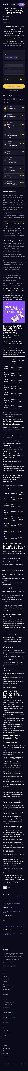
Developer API (6, 1050)
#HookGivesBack (8, 986)
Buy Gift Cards (7, 1004)
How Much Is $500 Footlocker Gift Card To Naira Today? (14, 919)
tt (14, 966)
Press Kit (6, 979)
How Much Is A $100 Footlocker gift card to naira (12, 896)
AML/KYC (5, 994)
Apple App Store (17, 561)
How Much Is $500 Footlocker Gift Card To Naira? (12, 912)
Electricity (5, 1030)
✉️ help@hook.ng (7, 962)
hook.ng (17, 558)
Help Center (6, 1053)
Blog (4, 1043)
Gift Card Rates (6, 1048)
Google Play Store (7, 561)
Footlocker (15, 31)
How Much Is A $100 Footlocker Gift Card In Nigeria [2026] (12, 904)
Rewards (5, 1045)
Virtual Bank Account (9, 1017)
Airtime (4, 1025)
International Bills (8, 1012)
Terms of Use (6, 992)
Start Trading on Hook (14, 86)
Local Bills (5, 1010)
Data (4, 1027)
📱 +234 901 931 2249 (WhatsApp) (11, 959)
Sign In (14, 4)
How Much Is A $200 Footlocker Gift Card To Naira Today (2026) (13, 934)
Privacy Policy (6, 989)
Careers (5, 976)
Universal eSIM (7, 1015)
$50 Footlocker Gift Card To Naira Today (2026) (13, 926)
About (4, 973)
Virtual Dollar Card (8, 1002)
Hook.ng (16, 29)
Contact (5, 981)
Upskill (5, 984)
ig (11, 966)
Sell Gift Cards (6, 1007)
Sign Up (21, 4)
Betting (4, 1035)
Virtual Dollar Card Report (9, 1056)
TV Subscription (7, 1033)
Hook (11, 560)
